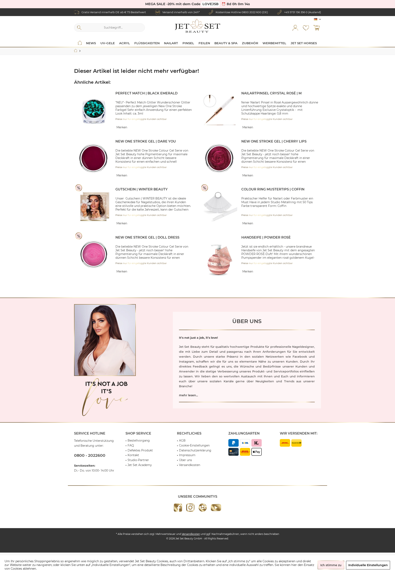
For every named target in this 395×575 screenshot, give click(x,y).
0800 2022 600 (251, 12)
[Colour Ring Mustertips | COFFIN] (219, 206)
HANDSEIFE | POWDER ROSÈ (266, 237)
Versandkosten (189, 465)
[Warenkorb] (316, 27)
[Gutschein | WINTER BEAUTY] (93, 206)
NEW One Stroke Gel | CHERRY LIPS (274, 141)
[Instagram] (190, 507)
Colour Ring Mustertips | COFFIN (272, 189)
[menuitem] (316, 27)
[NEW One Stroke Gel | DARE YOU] (93, 158)
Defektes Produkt (140, 450)
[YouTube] (216, 507)
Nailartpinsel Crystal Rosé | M (271, 93)
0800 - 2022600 (89, 455)
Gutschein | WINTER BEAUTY (141, 189)
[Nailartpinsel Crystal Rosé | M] (219, 110)
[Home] (80, 43)
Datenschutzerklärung (195, 450)
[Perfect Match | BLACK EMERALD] (93, 110)
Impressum (187, 455)
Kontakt (133, 455)
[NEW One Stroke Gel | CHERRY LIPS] (219, 158)
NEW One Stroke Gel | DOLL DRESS (147, 237)
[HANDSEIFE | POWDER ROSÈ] (219, 259)
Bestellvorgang (139, 440)
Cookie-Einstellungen (194, 445)
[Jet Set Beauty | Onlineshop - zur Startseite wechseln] (197, 26)
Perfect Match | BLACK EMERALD (146, 93)
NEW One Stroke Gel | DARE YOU (145, 141)
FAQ (131, 445)
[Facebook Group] (203, 507)
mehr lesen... (188, 395)
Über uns (185, 460)
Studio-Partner (138, 460)
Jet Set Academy (140, 465)
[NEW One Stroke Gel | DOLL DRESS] (93, 254)
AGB (182, 440)
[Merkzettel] (306, 27)
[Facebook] (178, 507)
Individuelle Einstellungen (368, 565)
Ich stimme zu (331, 565)
